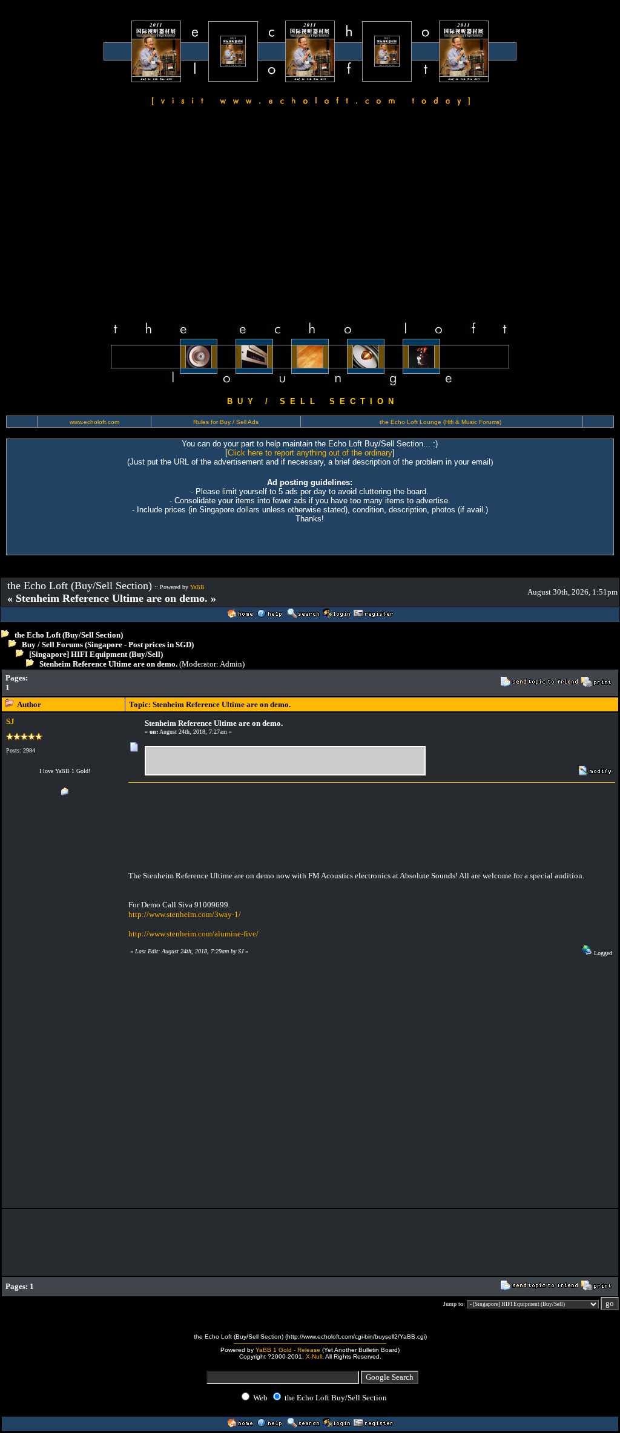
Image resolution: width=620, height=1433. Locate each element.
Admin (231, 663)
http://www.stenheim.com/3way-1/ (184, 914)
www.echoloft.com (94, 422)
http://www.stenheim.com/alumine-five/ (193, 933)
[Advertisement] (310, 215)
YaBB (197, 587)
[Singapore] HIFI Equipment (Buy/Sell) (96, 654)
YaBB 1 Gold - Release (288, 1349)
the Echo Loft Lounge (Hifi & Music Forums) (440, 422)
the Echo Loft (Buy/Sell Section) (69, 634)
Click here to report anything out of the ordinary (310, 452)
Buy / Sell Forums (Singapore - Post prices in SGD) (108, 644)
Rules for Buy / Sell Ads (226, 422)
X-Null (314, 1356)
